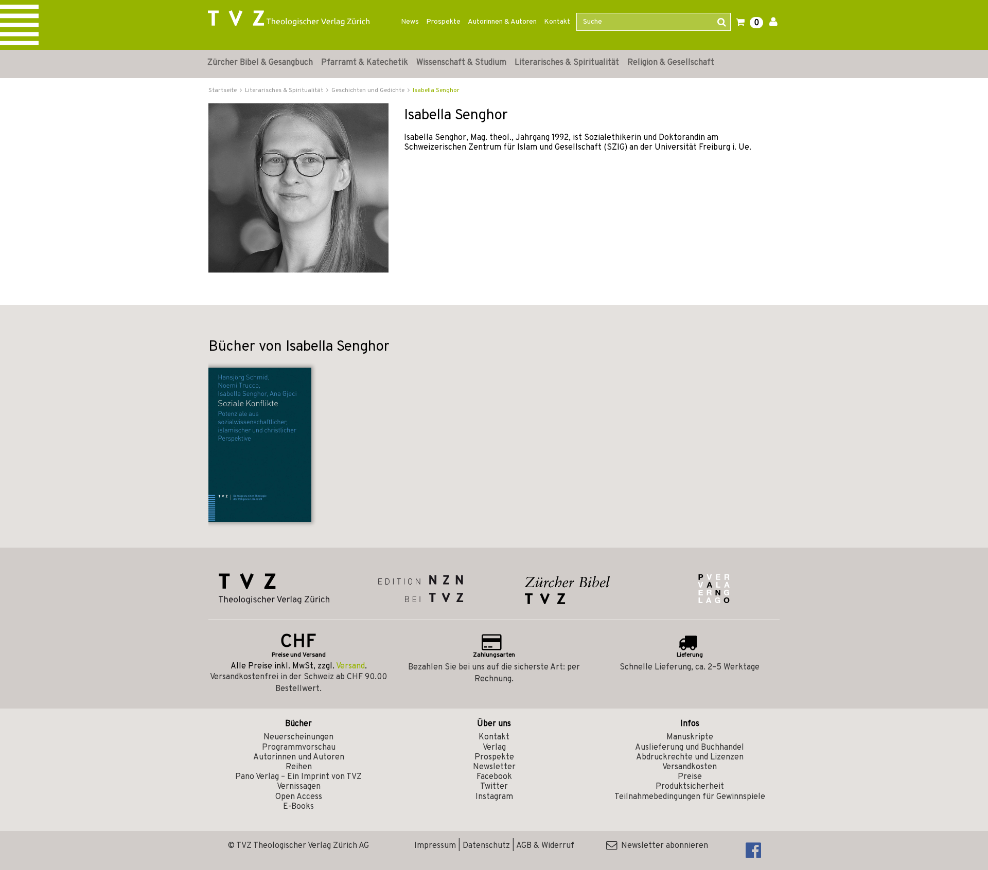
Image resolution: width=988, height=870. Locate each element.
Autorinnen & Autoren (502, 21)
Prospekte (443, 21)
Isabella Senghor (436, 90)
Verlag (494, 747)
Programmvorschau (299, 747)
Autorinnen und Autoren (298, 757)
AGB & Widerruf (545, 846)
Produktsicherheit (690, 787)
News (410, 21)
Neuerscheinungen (298, 737)
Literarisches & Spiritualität (567, 63)
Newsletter (494, 767)
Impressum (435, 846)
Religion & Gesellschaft (670, 63)
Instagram (494, 797)
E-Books (298, 807)
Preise (690, 777)
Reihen (299, 767)
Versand (350, 666)
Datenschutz (486, 846)
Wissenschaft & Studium (461, 63)
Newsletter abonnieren (662, 846)
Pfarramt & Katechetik (364, 63)
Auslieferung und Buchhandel (689, 747)
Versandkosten (689, 767)
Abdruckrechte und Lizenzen (690, 757)
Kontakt (557, 21)
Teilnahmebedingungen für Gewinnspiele (689, 797)
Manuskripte (689, 737)
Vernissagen (299, 787)
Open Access (298, 797)
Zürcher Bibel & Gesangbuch (260, 63)
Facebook (494, 777)
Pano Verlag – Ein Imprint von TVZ (298, 777)
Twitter (494, 787)
